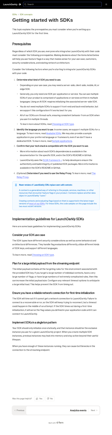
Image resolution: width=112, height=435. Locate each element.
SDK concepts (26, 14)
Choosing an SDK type (63, 124)
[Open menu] (106, 4)
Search (30, 4)
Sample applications (62, 140)
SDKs (14, 14)
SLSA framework (51, 160)
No (51, 398)
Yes (40, 398)
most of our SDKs (37, 203)
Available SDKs (53, 133)
